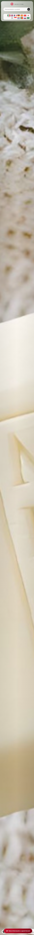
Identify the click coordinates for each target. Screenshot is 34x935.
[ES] (21, 15)
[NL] (18, 18)
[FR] (15, 15)
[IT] (9, 15)
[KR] (12, 18)
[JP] (28, 15)
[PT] (21, 18)
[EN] (12, 15)
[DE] (18, 15)
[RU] (25, 18)
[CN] (25, 15)
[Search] (28, 9)
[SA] (28, 18)
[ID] (15, 18)
